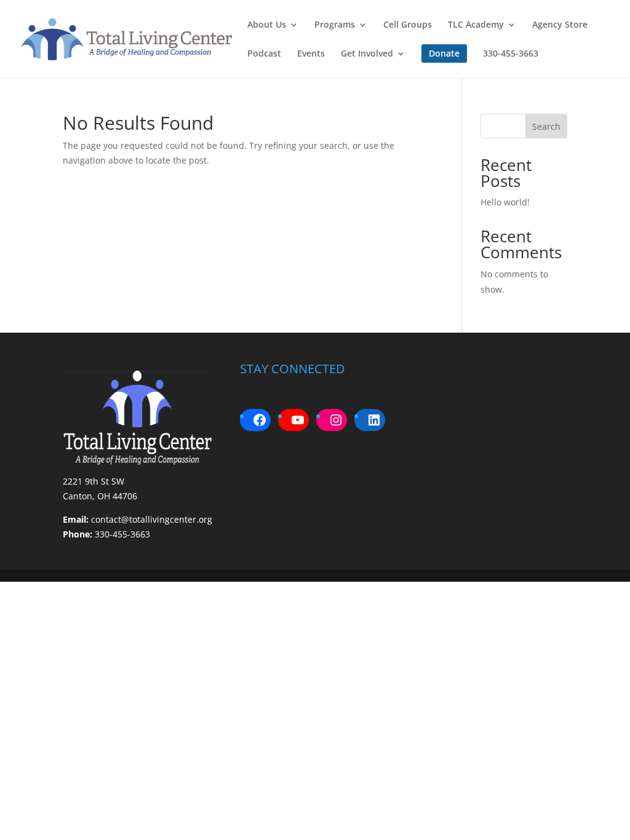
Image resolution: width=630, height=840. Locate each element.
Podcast (264, 54)
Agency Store (560, 25)
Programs (334, 25)
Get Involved (367, 54)
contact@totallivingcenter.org (151, 519)
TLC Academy (476, 25)
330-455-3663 (510, 54)
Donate (444, 53)
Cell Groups (407, 25)
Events (311, 54)
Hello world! (505, 202)
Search (546, 126)
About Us (266, 25)
